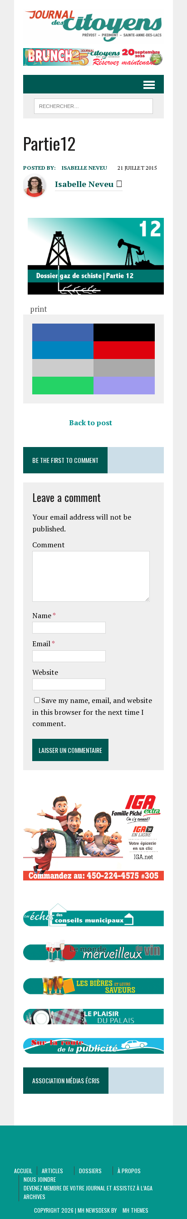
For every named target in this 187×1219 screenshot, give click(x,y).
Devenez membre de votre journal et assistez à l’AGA (88, 1188)
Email (42, 644)
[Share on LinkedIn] (63, 350)
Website (45, 672)
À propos (129, 1171)
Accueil (23, 1171)
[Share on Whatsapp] (63, 385)
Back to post (90, 423)
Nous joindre (40, 1179)
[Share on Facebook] (63, 332)
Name (42, 615)
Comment (48, 545)
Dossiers (90, 1171)
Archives (34, 1196)
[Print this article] (124, 368)
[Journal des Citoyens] (93, 26)
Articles (52, 1171)
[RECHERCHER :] (93, 104)
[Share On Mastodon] (124, 385)
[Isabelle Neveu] (34, 191)
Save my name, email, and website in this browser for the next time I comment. (92, 711)
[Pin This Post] (124, 350)
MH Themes (135, 1210)
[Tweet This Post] (124, 332)
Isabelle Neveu (84, 167)
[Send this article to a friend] (63, 368)
